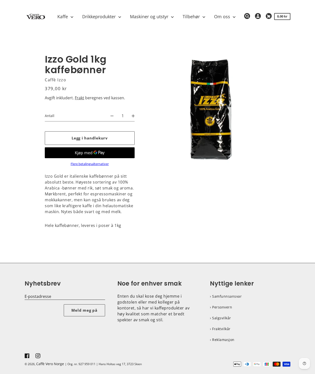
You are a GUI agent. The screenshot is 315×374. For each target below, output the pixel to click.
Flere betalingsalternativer (90, 164)
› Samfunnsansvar (226, 296)
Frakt (79, 98)
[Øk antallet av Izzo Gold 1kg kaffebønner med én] (133, 115)
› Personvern (221, 307)
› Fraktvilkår (220, 328)
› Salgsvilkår (220, 318)
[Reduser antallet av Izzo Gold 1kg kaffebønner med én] (112, 115)
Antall (49, 115)
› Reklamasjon (222, 339)
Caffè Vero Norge (50, 363)
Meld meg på (84, 310)
